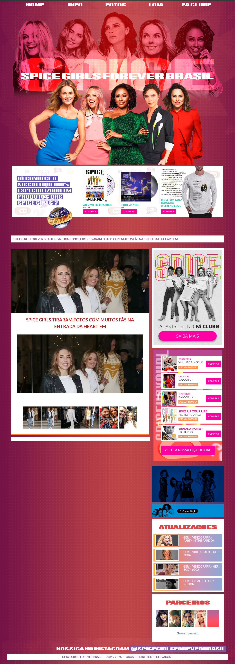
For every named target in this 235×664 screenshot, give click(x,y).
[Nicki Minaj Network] (200, 626)
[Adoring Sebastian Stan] (175, 626)
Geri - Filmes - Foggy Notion (198, 582)
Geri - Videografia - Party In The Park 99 (198, 539)
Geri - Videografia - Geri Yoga (201, 553)
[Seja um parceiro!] (213, 626)
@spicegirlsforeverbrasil (178, 649)
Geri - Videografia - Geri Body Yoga (201, 568)
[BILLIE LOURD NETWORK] (188, 626)
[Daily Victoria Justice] (162, 626)
